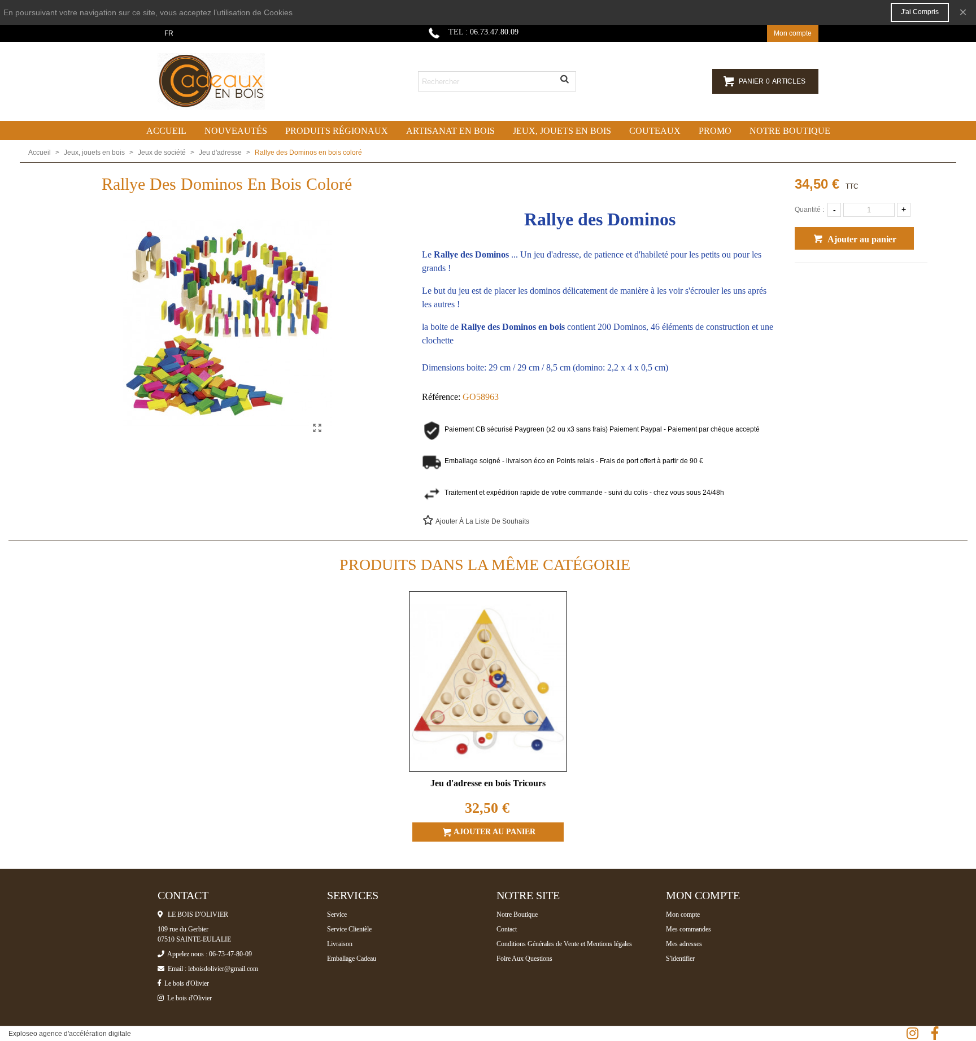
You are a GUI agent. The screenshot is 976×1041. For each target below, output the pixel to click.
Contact (506, 929)
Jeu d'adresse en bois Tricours (488, 783)
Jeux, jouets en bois (562, 131)
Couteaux (655, 131)
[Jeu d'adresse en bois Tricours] (488, 682)
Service (337, 914)
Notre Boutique (517, 914)
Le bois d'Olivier (185, 983)
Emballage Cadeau (351, 958)
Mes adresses (684, 944)
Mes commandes (688, 929)
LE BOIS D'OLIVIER (195, 914)
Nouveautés (235, 131)
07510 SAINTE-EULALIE (194, 939)
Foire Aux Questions (524, 958)
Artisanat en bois (450, 131)
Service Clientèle (349, 929)
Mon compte (683, 914)
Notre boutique (790, 131)
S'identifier (680, 958)
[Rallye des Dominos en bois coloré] (317, 428)
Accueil (166, 131)
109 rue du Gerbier (183, 929)
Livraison (339, 944)
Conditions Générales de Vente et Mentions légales (564, 944)
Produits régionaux (336, 131)
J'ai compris (920, 12)
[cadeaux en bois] (220, 81)
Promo (715, 131)
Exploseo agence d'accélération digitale (69, 1034)
